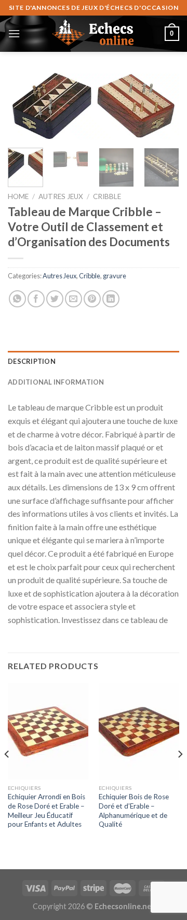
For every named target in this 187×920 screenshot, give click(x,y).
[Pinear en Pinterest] (92, 298)
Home (18, 196)
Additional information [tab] (56, 382)
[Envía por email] (73, 298)
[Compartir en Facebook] (36, 298)
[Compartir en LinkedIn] (110, 298)
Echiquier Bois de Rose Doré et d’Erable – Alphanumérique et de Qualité (134, 810)
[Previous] (24, 110)
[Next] (162, 110)
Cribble (107, 196)
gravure (114, 276)
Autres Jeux (60, 196)
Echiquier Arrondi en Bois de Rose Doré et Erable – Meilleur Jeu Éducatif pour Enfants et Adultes (46, 810)
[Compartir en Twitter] (54, 298)
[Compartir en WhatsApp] (17, 298)
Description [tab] (32, 361)
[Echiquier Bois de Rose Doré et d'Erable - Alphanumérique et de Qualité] (139, 731)
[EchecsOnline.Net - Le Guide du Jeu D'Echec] (93, 34)
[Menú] (14, 33)
